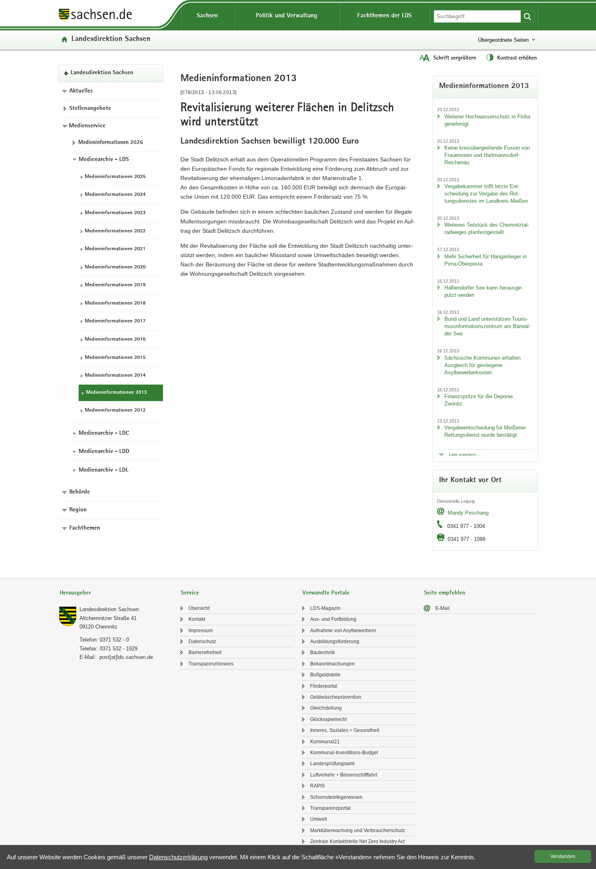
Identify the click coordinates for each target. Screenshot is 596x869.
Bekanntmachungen (332, 664)
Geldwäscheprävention (335, 697)
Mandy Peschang (468, 513)
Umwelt (318, 819)
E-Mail (442, 608)
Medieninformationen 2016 (115, 339)
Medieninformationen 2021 (115, 249)
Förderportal (323, 686)
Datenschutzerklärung (178, 857)
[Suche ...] (527, 16)
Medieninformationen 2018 (115, 303)
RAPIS (317, 786)
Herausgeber (75, 593)
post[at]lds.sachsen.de (126, 657)
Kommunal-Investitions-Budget (344, 752)
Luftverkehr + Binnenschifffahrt (343, 775)
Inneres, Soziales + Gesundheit (344, 730)
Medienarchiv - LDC (104, 433)
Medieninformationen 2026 (110, 143)
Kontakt (197, 619)
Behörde (79, 492)
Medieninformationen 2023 (115, 213)
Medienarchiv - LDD (104, 452)
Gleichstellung (326, 708)
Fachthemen (84, 528)
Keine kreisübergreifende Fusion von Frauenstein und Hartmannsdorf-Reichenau (487, 155)
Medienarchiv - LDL (104, 470)
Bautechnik (322, 652)
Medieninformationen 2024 (115, 195)
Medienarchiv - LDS (104, 160)
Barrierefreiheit (205, 652)
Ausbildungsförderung (334, 641)
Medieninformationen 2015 (115, 357)
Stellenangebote (90, 109)
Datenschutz (202, 641)
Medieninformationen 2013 (116, 392)
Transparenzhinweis (211, 664)
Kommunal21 (325, 742)
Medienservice (87, 126)
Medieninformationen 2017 (115, 321)
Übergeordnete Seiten (503, 40)
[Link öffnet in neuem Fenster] (95, 20)
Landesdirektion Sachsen (110, 39)
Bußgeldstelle (325, 675)
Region (78, 510)
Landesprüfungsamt (332, 763)
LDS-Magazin (325, 608)
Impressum (201, 630)
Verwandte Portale (325, 593)
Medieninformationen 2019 (115, 285)
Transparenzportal (330, 808)
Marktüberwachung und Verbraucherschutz (357, 830)
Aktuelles (81, 91)
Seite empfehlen (444, 593)
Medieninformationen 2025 (115, 177)
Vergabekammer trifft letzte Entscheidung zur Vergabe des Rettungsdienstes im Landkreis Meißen (486, 193)
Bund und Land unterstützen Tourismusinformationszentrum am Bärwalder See (487, 326)
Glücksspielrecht (328, 719)
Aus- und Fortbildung (333, 619)
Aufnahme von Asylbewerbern (343, 630)
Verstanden (562, 856)
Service (190, 593)
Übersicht (199, 608)
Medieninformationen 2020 (115, 267)
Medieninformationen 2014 (115, 375)
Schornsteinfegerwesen (336, 797)
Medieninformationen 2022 (115, 231)
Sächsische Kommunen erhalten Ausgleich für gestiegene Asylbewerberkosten (482, 365)
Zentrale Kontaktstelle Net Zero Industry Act (357, 841)
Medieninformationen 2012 (115, 411)
